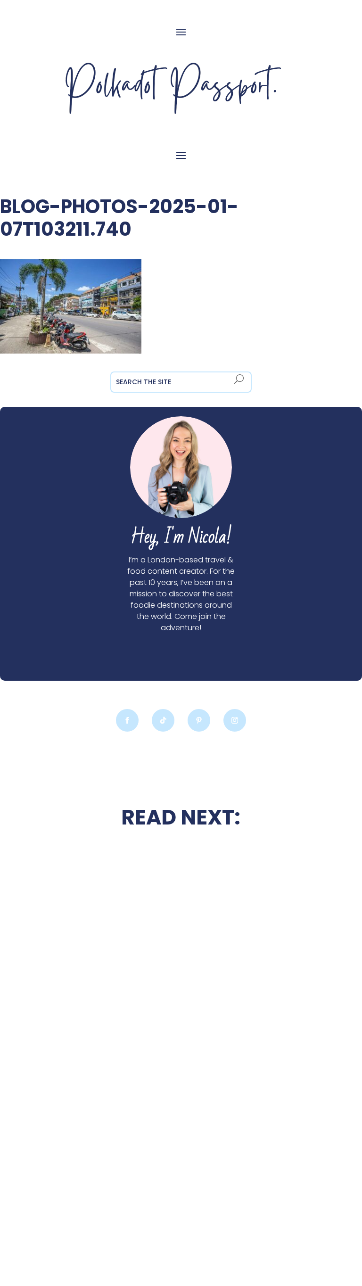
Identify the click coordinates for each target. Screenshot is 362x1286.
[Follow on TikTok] (163, 720)
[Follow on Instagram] (234, 720)
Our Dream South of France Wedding (104, 968)
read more (104, 995)
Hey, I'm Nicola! (181, 537)
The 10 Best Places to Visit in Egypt (257, 872)
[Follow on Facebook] (127, 720)
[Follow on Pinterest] (199, 720)
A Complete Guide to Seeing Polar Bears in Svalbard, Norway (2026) (257, 1060)
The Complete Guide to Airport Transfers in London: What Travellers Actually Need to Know (104, 1160)
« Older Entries (63, 1229)
